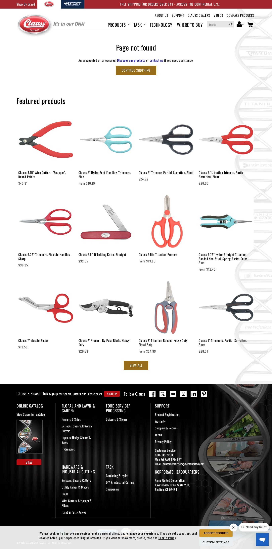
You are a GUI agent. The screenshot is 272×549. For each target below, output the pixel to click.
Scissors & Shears (116, 419)
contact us (156, 60)
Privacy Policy (163, 441)
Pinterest (204, 394)
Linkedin (194, 394)
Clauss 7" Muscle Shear (33, 340)
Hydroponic (68, 449)
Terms (158, 434)
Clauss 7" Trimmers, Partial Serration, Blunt (223, 342)
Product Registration (167, 414)
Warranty (160, 421)
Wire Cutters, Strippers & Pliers (77, 503)
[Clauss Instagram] (183, 394)
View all (136, 365)
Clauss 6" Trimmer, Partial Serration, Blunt (166, 173)
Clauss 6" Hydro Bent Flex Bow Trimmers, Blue (104, 175)
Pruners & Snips (71, 419)
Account (241, 24)
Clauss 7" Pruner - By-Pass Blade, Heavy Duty (103, 342)
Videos (218, 15)
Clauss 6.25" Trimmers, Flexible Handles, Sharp (44, 257)
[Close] (269, 529)
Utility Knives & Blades (75, 487)
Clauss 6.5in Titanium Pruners (158, 255)
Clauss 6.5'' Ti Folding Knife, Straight (102, 255)
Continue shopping (136, 70)
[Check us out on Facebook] (152, 394)
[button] (118, 24)
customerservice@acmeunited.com (183, 463)
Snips (65, 493)
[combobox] (220, 24)
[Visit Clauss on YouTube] (173, 394)
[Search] (231, 24)
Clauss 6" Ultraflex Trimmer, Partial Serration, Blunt (222, 175)
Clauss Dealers (199, 15)
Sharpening (112, 489)
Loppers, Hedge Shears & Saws (76, 440)
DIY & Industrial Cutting (120, 482)
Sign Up (112, 393)
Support (178, 15)
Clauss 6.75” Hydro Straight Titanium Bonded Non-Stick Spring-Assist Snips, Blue (223, 259)
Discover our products (131, 60)
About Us (161, 15)
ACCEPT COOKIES (216, 533)
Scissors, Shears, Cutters (76, 480)
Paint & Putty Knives (74, 512)
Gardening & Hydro (117, 475)
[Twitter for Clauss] (162, 394)
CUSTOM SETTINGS (216, 542)
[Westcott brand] (72, 4)
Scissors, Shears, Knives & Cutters (77, 428)
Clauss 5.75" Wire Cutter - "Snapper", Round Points (42, 175)
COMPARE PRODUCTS (240, 15)
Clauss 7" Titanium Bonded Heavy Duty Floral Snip (163, 342)
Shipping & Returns (166, 428)
